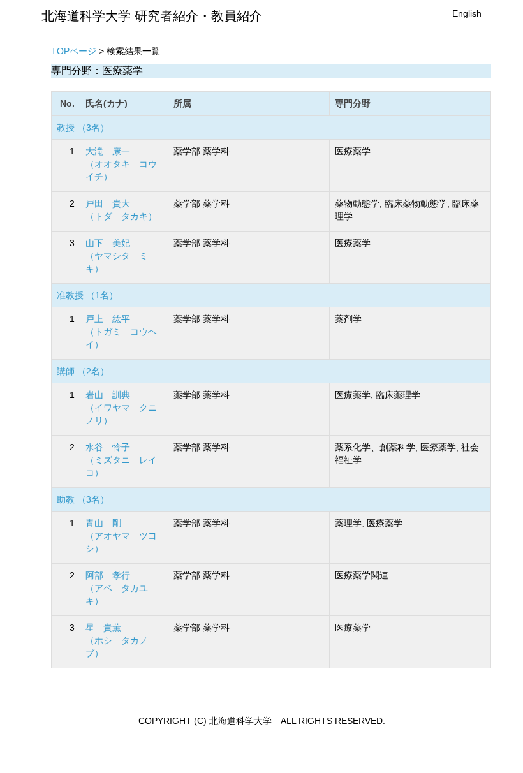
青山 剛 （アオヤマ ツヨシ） (121, 536)
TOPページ (73, 51)
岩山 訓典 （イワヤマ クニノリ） (121, 407)
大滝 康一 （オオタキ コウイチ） (121, 164)
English (467, 13)
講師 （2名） (83, 371)
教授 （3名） (83, 127)
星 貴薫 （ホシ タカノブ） (116, 640)
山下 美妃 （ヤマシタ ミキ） (116, 256)
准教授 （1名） (87, 295)
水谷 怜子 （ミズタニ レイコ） (121, 460)
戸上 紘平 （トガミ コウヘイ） (121, 332)
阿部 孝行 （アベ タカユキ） (116, 588)
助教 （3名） (83, 499)
